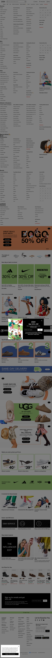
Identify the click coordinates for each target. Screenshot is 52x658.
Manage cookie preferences (10, 654)
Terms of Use (30, 334)
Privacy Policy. (36, 334)
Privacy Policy (7, 651)
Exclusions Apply (33, 327)
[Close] (42, 320)
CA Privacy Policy (13, 651)
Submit (40, 329)
